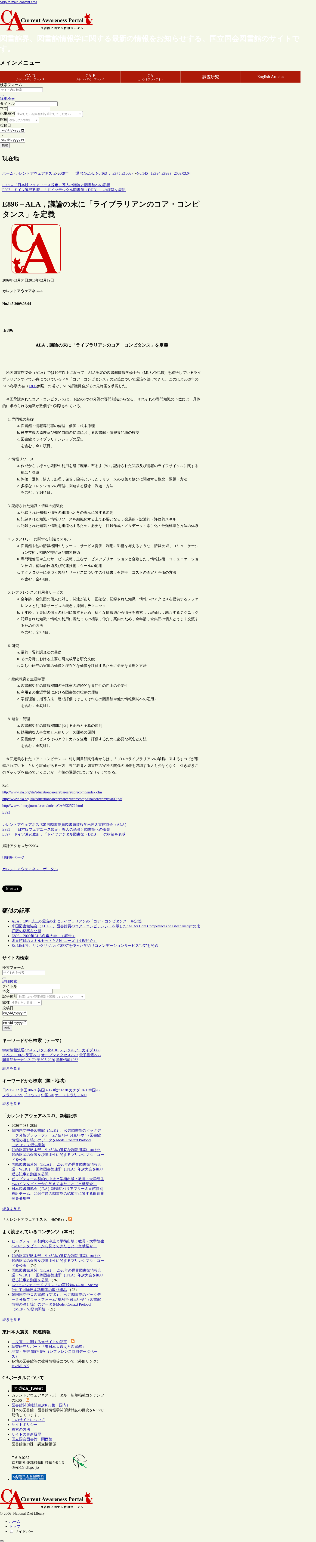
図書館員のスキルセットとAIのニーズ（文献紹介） (54, 941)
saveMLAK (20, 1366)
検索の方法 (21, 1429)
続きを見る (11, 1068)
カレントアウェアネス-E (22, 825)
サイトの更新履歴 (26, 1434)
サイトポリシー (24, 1425)
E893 (33, 386)
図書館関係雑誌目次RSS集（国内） (41, 1405)
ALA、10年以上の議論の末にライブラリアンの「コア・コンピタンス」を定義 (77, 921)
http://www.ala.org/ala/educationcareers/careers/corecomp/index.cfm (52, 792)
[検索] (2, 95)
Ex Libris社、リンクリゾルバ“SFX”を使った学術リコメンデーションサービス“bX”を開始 (85, 945)
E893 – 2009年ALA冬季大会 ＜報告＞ (43, 936)
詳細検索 (7, 99)
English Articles (270, 76)
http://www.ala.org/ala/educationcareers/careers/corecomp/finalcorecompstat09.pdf (62, 799)
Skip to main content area (18, 2)
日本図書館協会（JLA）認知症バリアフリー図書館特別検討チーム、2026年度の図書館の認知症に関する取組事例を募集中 (58, 1193)
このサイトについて (28, 1420)
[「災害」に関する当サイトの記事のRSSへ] (72, 1342)
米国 (46, 825)
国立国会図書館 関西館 (32, 1439)
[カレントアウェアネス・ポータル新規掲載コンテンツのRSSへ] (27, 1400)
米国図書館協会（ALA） (107, 825)
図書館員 (57, 825)
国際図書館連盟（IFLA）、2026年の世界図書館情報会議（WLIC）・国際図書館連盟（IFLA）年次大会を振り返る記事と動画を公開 (57, 1169)
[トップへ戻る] (2, 1541)
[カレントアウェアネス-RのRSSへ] (70, 1219)
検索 (5, 145)
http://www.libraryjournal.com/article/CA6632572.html (42, 806)
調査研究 (210, 76)
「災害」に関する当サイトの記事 (39, 1342)
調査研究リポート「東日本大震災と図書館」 (49, 1347)
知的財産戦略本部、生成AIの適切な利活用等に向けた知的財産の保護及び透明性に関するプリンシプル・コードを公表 (58, 1154)
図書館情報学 (76, 825)
